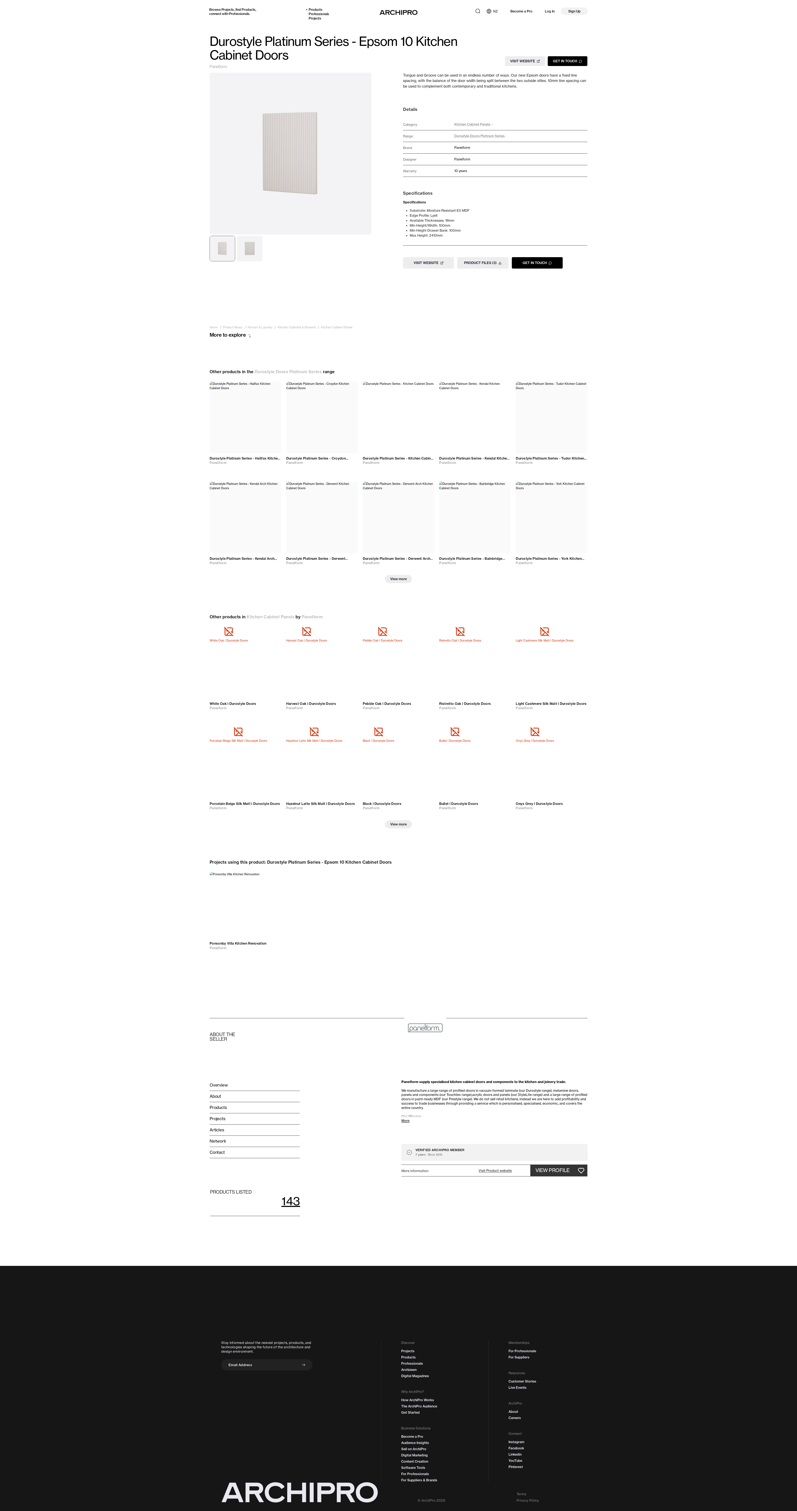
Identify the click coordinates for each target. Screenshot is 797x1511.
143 (290, 1201)
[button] (495, 1170)
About (513, 1412)
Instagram (516, 1442)
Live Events (518, 1387)
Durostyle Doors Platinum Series (288, 371)
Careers (515, 1418)
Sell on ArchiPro (413, 1449)
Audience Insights (415, 1443)
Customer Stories (522, 1381)
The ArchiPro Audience (419, 1406)
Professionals (239, 14)
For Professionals (415, 1474)
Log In (550, 11)
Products (248, 9)
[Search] (477, 11)
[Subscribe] (303, 1365)
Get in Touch (565, 61)
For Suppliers (519, 1357)
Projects (227, 9)
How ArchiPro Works (417, 1400)
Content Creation (414, 1461)
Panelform (218, 66)
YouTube (515, 1460)
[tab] (222, 248)
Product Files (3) (480, 263)
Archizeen (409, 1370)
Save (272, 388)
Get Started (410, 1412)
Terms (521, 1494)
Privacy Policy (528, 1500)
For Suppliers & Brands (419, 1480)
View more (398, 579)
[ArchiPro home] (399, 12)
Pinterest (516, 1467)
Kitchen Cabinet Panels (271, 616)
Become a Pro (521, 11)
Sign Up (574, 11)
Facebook (516, 1448)
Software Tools (413, 1468)
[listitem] (214, 327)
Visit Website (522, 61)
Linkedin (515, 1454)
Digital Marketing (414, 1455)
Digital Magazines (415, 1376)
